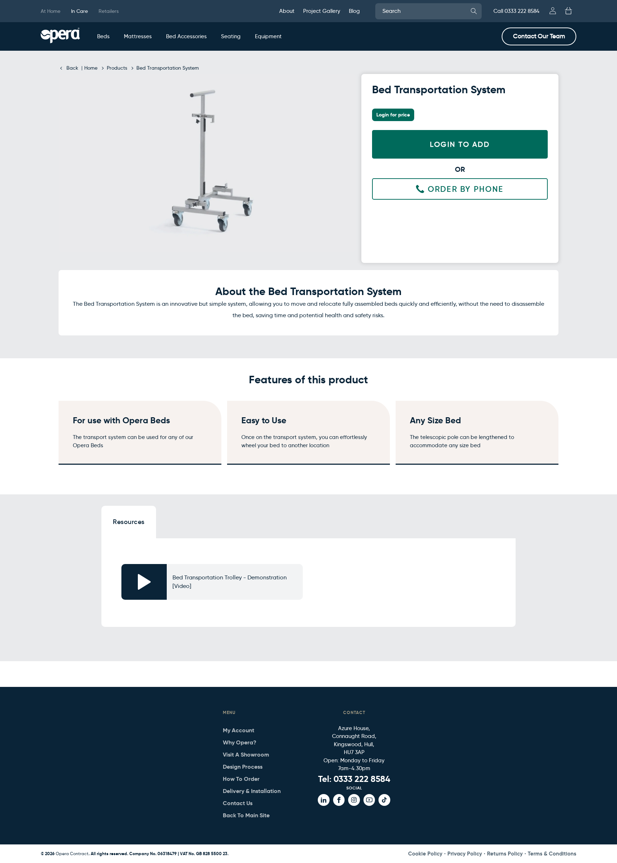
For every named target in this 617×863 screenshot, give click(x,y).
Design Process (242, 766)
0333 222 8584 (361, 779)
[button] (103, 36)
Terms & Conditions (552, 853)
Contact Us (237, 803)
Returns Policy (505, 853)
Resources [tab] (129, 522)
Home (90, 68)
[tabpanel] (308, 585)
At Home (50, 11)
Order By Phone (466, 189)
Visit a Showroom (246, 754)
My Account (238, 730)
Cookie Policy (425, 853)
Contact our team (539, 36)
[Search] (474, 11)
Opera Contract (72, 853)
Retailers (109, 11)
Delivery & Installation (252, 791)
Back (72, 68)
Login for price (393, 114)
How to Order (241, 779)
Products (117, 68)
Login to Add (460, 144)
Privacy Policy (464, 853)
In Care (79, 11)
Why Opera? (239, 742)
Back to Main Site (246, 815)
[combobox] (428, 11)
